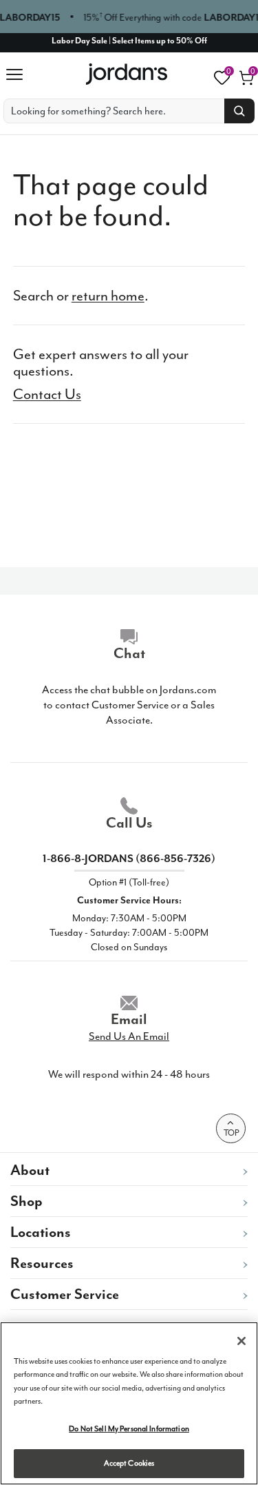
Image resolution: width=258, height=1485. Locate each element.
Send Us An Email (129, 1036)
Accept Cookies (129, 1463)
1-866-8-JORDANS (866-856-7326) (129, 859)
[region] (129, 1403)
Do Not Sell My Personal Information (129, 1429)
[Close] (241, 1341)
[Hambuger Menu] (18, 74)
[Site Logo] (127, 74)
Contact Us (47, 394)
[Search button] (239, 111)
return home (108, 296)
